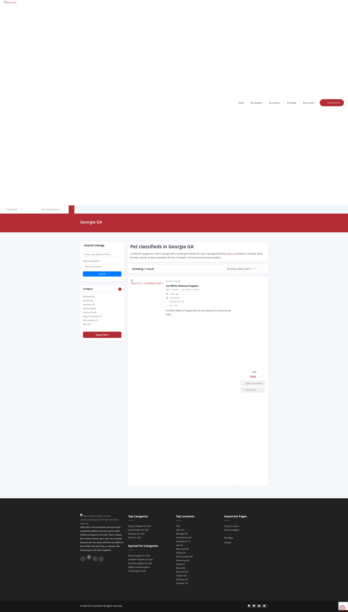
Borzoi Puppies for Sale (139, 555)
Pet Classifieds (95, 605)
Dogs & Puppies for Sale (139, 526)
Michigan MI (182, 533)
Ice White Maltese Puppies (182, 285)
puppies (230, 253)
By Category (256, 102)
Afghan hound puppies (139, 567)
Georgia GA (174, 301)
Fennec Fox (89, 312)
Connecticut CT (183, 541)
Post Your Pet (333, 102)
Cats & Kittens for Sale (138, 529)
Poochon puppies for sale (140, 563)
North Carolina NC (184, 556)
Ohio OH (180, 529)
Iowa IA (179, 545)
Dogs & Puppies (92, 316)
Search (102, 273)
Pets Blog (291, 102)
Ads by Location (231, 526)
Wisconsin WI (182, 549)
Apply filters (102, 334)
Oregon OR (181, 575)
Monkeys (88, 296)
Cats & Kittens (91, 320)
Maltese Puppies (173, 281)
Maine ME (180, 568)
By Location (274, 102)
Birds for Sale (134, 537)
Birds (87, 324)
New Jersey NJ (182, 560)
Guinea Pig (89, 308)
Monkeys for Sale (136, 533)
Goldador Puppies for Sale (140, 559)
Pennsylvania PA (184, 537)
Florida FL (180, 564)
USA (182, 301)
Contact (227, 542)
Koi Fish (88, 300)
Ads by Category (231, 529)
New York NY (182, 571)
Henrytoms (175, 297)
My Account (308, 102)
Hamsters (89, 304)
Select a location (91, 261)
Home (241, 102)
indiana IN (181, 552)
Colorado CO (182, 583)
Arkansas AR (182, 579)
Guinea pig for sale (137, 570)
